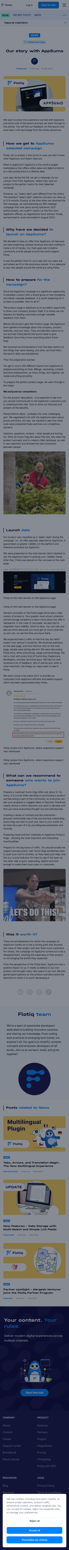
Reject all (35, 1520)
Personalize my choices (34, 1539)
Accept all (34, 1530)
